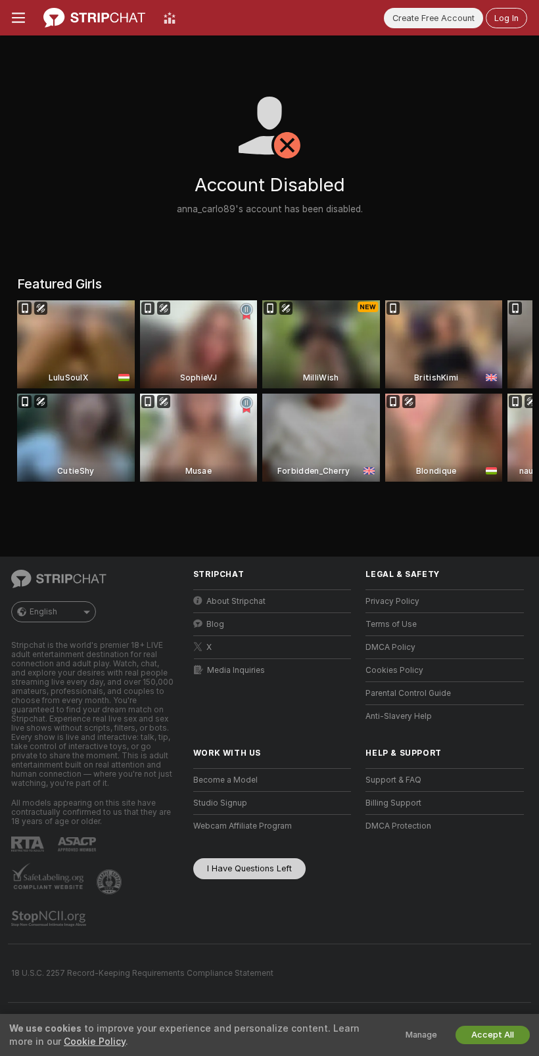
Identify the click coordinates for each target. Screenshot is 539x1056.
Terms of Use (391, 624)
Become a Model (225, 780)
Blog (215, 624)
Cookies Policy (394, 670)
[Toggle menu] (18, 17)
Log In (506, 18)
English (43, 611)
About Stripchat (236, 601)
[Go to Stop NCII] (50, 919)
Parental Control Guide (408, 693)
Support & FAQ (393, 780)
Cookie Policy (95, 1041)
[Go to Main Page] (94, 17)
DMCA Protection (398, 826)
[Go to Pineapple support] (110, 881)
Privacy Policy (392, 601)
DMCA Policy (390, 647)
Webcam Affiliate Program (242, 826)
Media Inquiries (236, 670)
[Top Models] (169, 17)
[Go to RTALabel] (29, 844)
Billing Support (393, 803)
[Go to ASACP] (78, 844)
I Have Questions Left (249, 868)
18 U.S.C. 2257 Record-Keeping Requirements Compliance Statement (142, 973)
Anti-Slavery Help (398, 716)
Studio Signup (220, 803)
